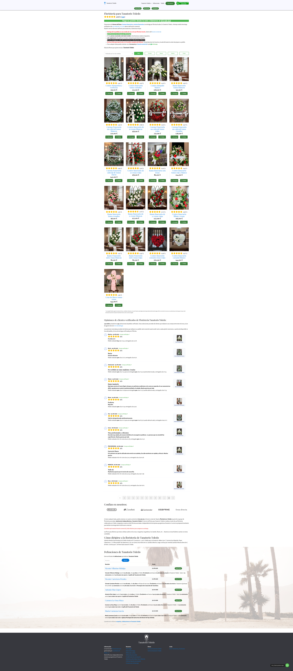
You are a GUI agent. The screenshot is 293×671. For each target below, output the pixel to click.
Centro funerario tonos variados (136, 87)
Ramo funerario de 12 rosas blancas (135, 215)
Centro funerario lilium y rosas (179, 215)
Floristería (170, 3)
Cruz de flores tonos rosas (114, 298)
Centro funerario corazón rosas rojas (157, 257)
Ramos (161, 53)
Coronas (150, 53)
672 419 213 (166, 21)
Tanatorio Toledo (111, 3)
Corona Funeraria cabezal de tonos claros (114, 173)
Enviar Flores (138, 8)
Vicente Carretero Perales (115, 579)
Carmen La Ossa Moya (114, 600)
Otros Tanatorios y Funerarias (177, 648)
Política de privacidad (131, 655)
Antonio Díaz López (113, 589)
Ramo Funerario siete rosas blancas (114, 257)
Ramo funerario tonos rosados (113, 215)
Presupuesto (155, 8)
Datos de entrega (130, 651)
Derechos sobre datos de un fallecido (135, 659)
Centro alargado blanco (157, 87)
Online (119, 93)
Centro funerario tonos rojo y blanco (179, 172)
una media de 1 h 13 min (118, 26)
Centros (172, 53)
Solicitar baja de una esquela (133, 661)
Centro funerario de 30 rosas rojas (135, 172)
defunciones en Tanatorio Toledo (131, 621)
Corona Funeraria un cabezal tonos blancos (114, 129)
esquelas (118, 621)
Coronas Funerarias (127, 24)
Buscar (125, 560)
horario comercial (156, 32)
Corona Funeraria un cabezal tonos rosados (179, 129)
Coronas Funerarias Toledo (155, 648)
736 (169, 498)
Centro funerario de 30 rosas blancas (135, 128)
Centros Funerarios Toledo (154, 651)
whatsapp (154, 44)
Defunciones (156, 3)
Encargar (110, 93)
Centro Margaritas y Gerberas (114, 87)
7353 (123, 17)
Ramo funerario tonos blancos (179, 87)
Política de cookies (130, 653)
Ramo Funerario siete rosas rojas (135, 257)
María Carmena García (114, 611)
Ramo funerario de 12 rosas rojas (157, 215)
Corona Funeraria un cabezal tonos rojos (157, 129)
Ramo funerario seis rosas (157, 172)
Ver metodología (118, 326)
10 (159, 498)
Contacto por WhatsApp (132, 663)
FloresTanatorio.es (116, 648)
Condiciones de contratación (133, 657)
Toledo (162, 3)
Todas (138, 53)
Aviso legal (129, 648)
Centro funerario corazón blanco (179, 257)
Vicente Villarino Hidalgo (115, 568)
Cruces (184, 53)
